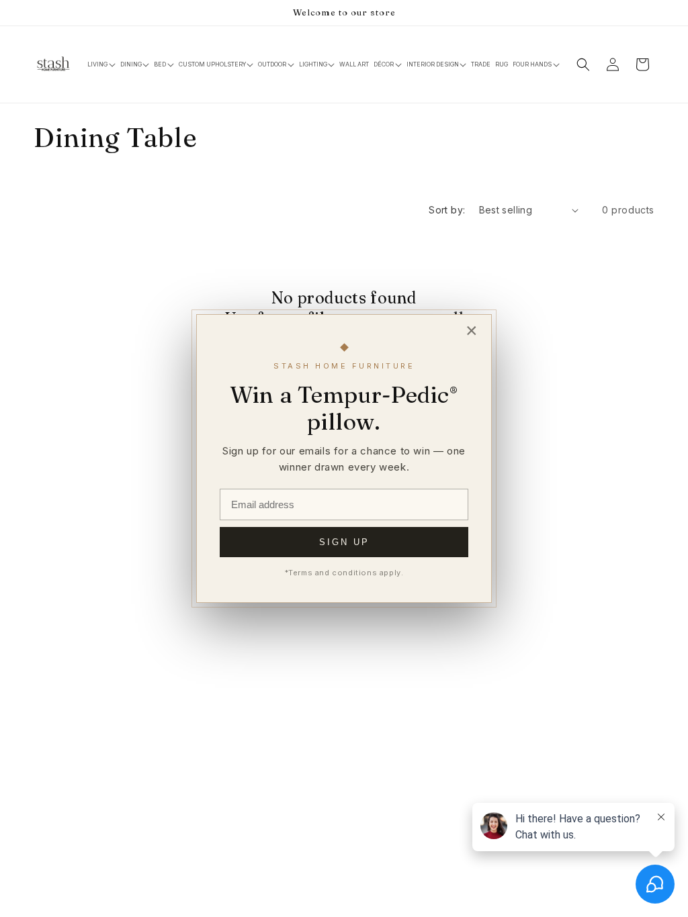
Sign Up (344, 542)
